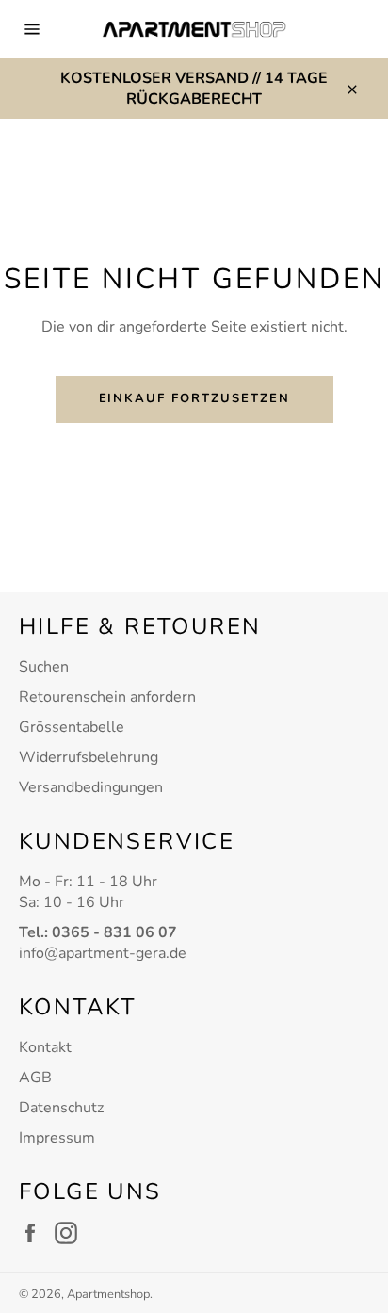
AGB (35, 1077)
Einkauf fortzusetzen (194, 398)
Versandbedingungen (91, 787)
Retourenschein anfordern (107, 697)
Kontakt (45, 1047)
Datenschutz (61, 1107)
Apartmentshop (108, 1294)
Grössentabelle (71, 727)
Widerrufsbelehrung (88, 757)
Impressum (57, 1137)
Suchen (44, 666)
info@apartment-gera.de (102, 953)
